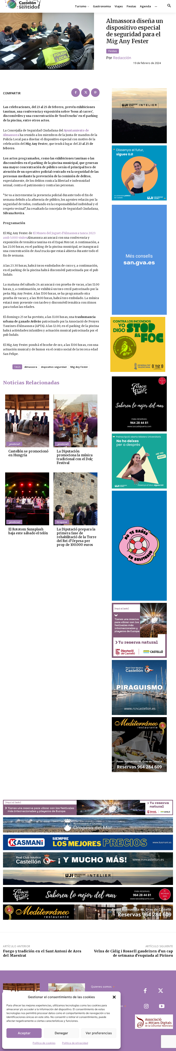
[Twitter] (85, 92)
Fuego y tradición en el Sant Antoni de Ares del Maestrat (42, 953)
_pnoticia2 (14, 522)
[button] (114, 997)
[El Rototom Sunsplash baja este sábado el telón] (27, 498)
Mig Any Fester (79, 366)
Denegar (61, 1033)
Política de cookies (44, 1043)
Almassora (30, 366)
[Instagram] (146, 1006)
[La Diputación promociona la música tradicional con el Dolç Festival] (75, 420)
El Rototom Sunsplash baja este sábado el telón (28, 531)
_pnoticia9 (62, 444)
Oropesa (62, 522)
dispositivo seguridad (54, 366)
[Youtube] (162, 1006)
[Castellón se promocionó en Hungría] (27, 420)
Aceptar (24, 1033)
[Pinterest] (95, 92)
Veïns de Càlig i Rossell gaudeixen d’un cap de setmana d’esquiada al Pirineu (133, 953)
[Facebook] (75, 92)
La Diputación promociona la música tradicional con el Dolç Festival (75, 457)
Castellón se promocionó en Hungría (28, 453)
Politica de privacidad (75, 1043)
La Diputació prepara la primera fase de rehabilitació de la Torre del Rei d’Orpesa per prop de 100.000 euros (76, 537)
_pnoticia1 (14, 444)
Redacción (122, 58)
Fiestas (112, 51)
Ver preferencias (99, 1033)
